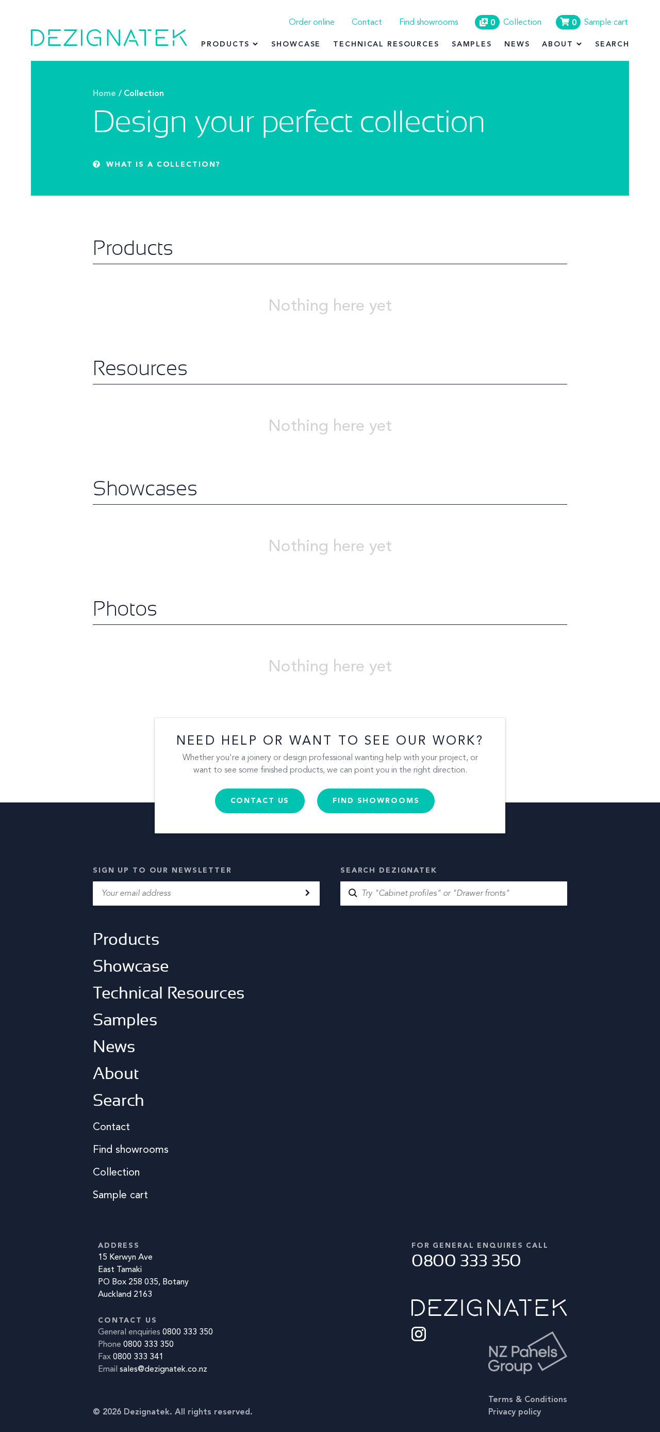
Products (225, 44)
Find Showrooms (376, 801)
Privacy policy (514, 1412)
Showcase (296, 44)
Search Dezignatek (388, 870)
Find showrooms (428, 23)
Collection (144, 94)
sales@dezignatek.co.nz (163, 1369)
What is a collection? (163, 164)
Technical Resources (386, 44)
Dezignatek (109, 37)
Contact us (260, 801)
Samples (472, 44)
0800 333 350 (187, 1332)
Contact (367, 23)
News (517, 44)
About (557, 44)
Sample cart (120, 1195)
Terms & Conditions (527, 1400)
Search (612, 44)
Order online (312, 23)
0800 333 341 (138, 1357)
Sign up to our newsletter (162, 870)
